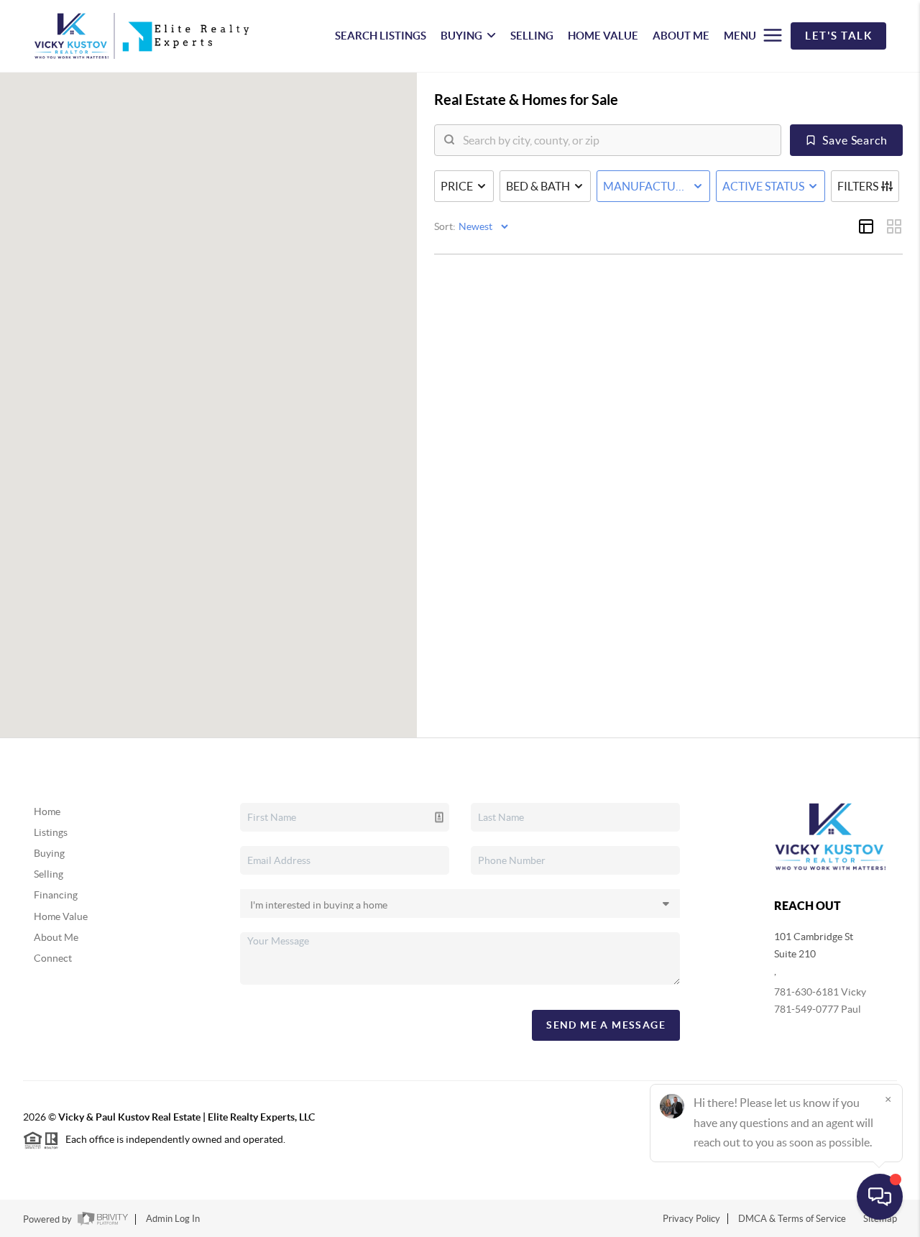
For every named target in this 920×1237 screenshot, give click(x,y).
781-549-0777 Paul (817, 1009)
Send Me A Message (606, 1025)
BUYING (461, 35)
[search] (616, 140)
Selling (48, 874)
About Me (56, 937)
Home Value (61, 916)
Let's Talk (838, 35)
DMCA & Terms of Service (792, 1218)
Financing (56, 895)
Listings (51, 832)
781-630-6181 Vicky (820, 992)
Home (47, 811)
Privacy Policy (691, 1218)
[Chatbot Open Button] (880, 1197)
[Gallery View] (894, 226)
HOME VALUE (603, 35)
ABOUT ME (681, 35)
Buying (49, 853)
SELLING (531, 35)
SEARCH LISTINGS (380, 35)
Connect (53, 958)
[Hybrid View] (866, 226)
